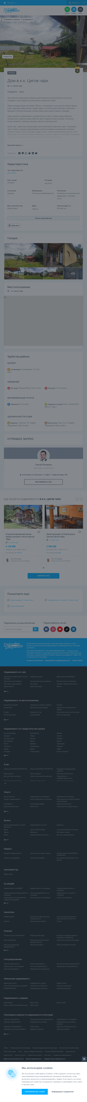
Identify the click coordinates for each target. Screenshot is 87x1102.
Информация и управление (63, 1092)
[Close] (84, 1059)
